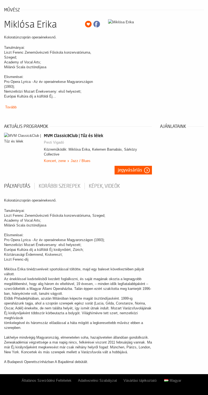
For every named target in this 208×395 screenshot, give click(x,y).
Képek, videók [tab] (104, 186)
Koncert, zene (55, 161)
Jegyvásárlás (130, 170)
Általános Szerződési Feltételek (47, 380)
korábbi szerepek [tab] (59, 186)
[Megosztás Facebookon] (96, 24)
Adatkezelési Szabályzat (97, 380)
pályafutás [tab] (17, 186)
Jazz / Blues (80, 161)
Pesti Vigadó (54, 142)
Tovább (11, 107)
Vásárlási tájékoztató (140, 380)
